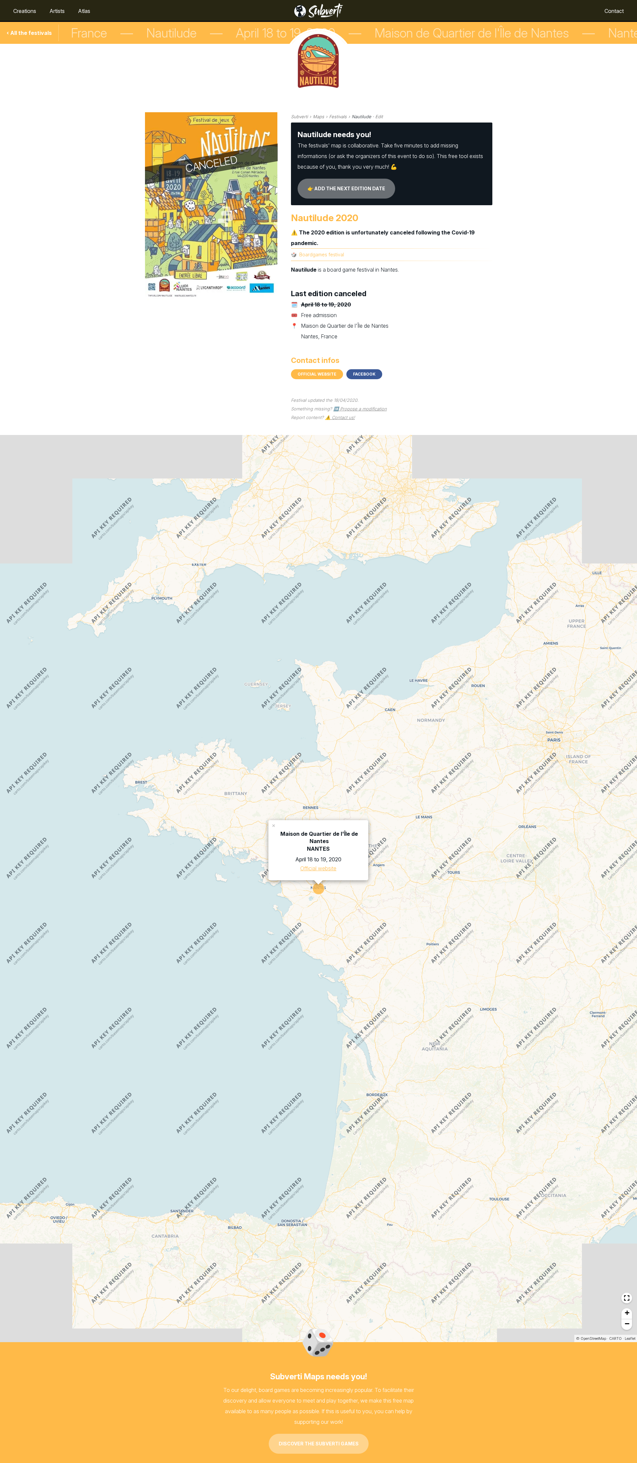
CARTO (615, 1338)
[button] (274, 825)
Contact (614, 11)
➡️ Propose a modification (360, 408)
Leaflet (630, 1338)
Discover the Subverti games (319, 1443)
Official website (317, 374)
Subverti (299, 116)
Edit (379, 116)
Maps (318, 116)
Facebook (364, 374)
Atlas (84, 11)
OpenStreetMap (593, 1338)
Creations (24, 11)
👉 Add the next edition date (346, 188)
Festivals (338, 116)
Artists (57, 11)
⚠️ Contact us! (340, 417)
